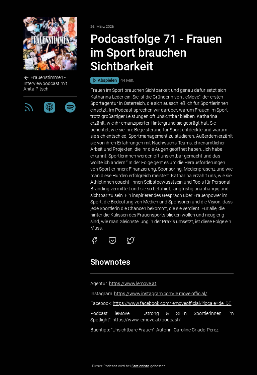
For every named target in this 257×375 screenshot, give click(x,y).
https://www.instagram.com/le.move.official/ (160, 293)
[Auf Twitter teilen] (130, 243)
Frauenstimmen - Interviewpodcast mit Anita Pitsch (45, 83)
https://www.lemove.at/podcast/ (146, 319)
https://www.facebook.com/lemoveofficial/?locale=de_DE (172, 303)
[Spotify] (70, 111)
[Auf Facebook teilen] (94, 243)
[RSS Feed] (28, 111)
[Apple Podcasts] (49, 111)
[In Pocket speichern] (112, 243)
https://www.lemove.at (132, 283)
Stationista (140, 366)
